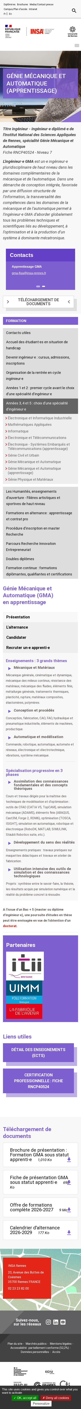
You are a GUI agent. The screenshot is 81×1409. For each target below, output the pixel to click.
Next (72, 275)
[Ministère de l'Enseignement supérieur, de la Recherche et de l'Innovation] (20, 1372)
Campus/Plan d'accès (15, 9)
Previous (8, 275)
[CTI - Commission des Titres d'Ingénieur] (65, 1385)
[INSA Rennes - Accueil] (42, 31)
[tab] (40, 617)
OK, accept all (26, 1398)
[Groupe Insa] (20, 1385)
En (10, 14)
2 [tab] (43, 286)
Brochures (22, 4)
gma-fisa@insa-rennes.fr (29, 273)
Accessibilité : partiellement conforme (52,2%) (39, 1347)
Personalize (41, 1403)
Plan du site (15, 1343)
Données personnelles (35, 1351)
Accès (56, 1351)
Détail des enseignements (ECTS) (38, 1052)
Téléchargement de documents (38, 302)
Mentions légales (61, 1343)
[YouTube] (62, 1322)
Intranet (33, 9)
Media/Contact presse (41, 4)
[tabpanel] (40, 270)
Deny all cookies (57, 1398)
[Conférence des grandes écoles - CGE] (44, 1385)
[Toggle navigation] (77, 45)
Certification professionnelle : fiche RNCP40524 (38, 1081)
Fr (5, 14)
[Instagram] (48, 1322)
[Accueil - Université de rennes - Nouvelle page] (72, 31)
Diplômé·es (10, 4)
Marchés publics (36, 1343)
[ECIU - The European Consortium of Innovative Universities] (50, 1372)
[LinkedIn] (55, 1322)
